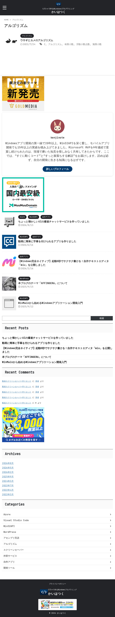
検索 (102, 318)
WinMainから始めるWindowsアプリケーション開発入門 (50, 303)
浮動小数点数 (83, 44)
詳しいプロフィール (57, 169)
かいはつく (58, 12)
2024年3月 (8, 481)
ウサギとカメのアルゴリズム (36, 40)
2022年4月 (8, 490)
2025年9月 (8, 476)
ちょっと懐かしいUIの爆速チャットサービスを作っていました (53, 221)
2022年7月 (8, 485)
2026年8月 (8, 463)
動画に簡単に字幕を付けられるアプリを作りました (47, 241)
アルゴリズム (55, 44)
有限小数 (69, 44)
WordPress (10, 532)
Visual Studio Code (16, 520)
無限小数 (97, 44)
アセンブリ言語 (11, 537)
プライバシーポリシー (57, 584)
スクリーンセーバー (14, 549)
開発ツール (9, 567)
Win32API (9, 526)
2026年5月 (8, 467)
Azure (7, 514)
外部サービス (10, 555)
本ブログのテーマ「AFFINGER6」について (42, 283)
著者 (37, 381)
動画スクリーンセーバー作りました (16, 381)
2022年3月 (8, 494)
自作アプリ (9, 561)
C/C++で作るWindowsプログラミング (62, 590)
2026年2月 (8, 472)
